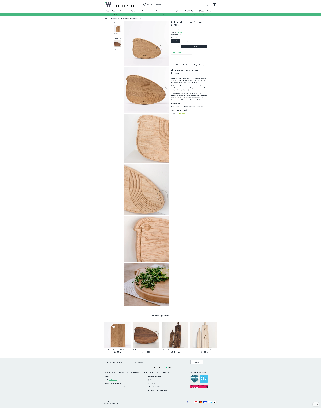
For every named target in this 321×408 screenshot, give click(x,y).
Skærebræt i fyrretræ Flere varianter (203, 350)
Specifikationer (187, 65)
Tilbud (107, 11)
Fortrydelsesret (123, 372)
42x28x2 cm (185, 41)
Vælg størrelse (175, 38)
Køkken (143, 11)
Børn (165, 11)
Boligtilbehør (189, 11)
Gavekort (166, 372)
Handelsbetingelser (110, 372)
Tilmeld (197, 362)
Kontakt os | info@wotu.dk (198, 15)
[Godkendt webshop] (194, 379)
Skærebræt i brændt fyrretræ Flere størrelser (175, 350)
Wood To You (116, 403)
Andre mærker (175, 29)
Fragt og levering (199, 65)
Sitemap (106, 401)
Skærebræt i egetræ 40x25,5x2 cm (117, 350)
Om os (158, 372)
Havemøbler (176, 11)
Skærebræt (180, 32)
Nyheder (201, 11)
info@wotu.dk (113, 380)
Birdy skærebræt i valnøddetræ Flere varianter (146, 350)
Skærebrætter (181, 113)
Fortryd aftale (135, 372)
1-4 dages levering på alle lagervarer (160, 15)
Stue (113, 11)
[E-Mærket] (204, 379)
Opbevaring (154, 11)
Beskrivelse (177, 65)
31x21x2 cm (175, 41)
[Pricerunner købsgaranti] (199, 388)
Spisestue (123, 11)
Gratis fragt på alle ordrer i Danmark (123, 15)
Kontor (133, 11)
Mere (209, 11)
